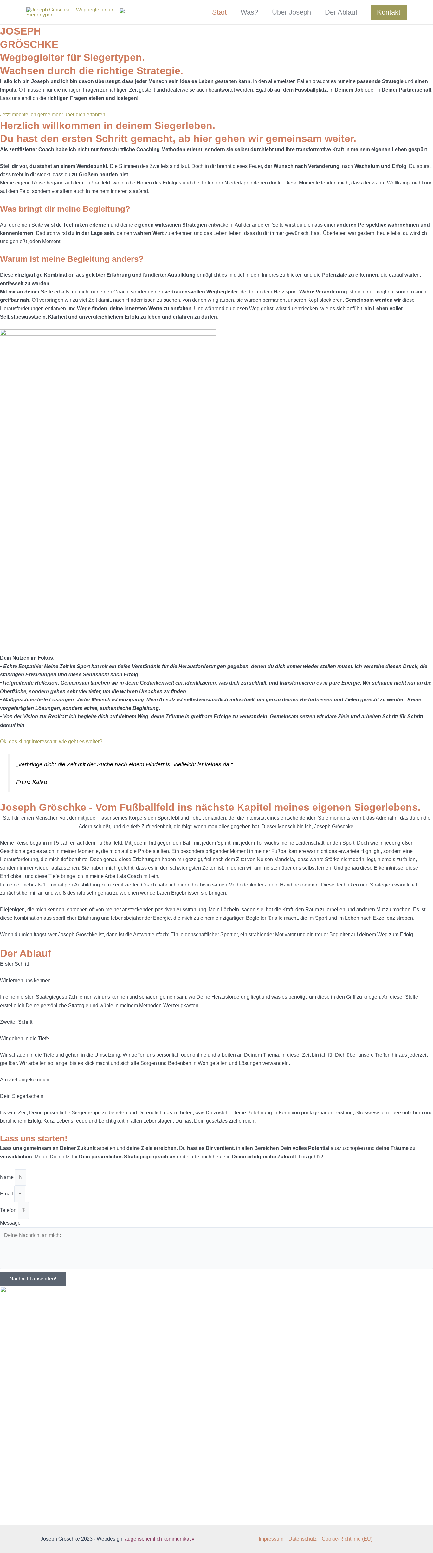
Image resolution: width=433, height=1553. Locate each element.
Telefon (9, 1210)
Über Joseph (291, 12)
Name (7, 1177)
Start (219, 12)
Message (10, 1223)
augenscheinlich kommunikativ (159, 1539)
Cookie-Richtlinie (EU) (347, 1539)
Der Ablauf (341, 12)
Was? (249, 12)
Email (7, 1193)
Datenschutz (302, 1539)
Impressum (271, 1539)
